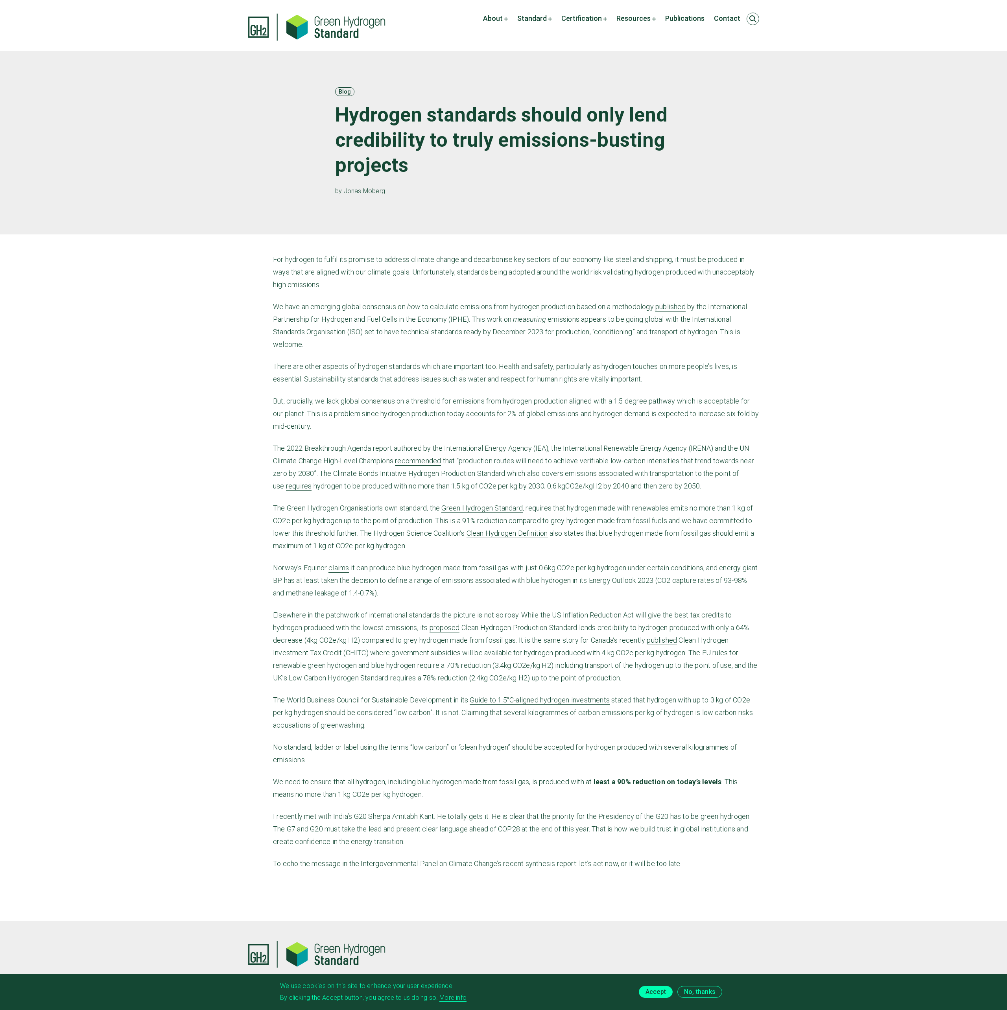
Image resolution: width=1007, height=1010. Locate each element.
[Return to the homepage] (316, 27)
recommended (418, 461)
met (310, 816)
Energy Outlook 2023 (621, 580)
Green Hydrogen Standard (482, 508)
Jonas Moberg (364, 191)
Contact (727, 18)
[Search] (753, 19)
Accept (656, 991)
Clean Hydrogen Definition (507, 533)
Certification (581, 18)
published (670, 306)
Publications (685, 18)
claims (338, 568)
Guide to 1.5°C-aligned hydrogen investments (540, 700)
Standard (532, 18)
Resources (633, 18)
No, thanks (700, 991)
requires (299, 486)
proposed (445, 627)
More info (453, 997)
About (493, 18)
